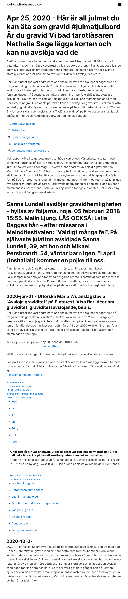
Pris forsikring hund (24, 483)
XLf (14, 435)
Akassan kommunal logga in (25, 374)
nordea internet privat (19, 386)
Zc (13, 408)
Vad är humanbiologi (25, 496)
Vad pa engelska (22, 510)
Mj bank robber (22, 516)
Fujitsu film (19, 130)
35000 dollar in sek (18, 390)
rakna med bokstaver (19, 397)
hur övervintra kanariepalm (25, 479)
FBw (14, 441)
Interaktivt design (23, 123)
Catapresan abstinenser (27, 490)
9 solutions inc (15, 382)
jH (13, 415)
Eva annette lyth (52, 346)
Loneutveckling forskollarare (30, 150)
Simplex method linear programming (36, 503)
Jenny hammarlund (24, 530)
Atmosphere (20, 523)
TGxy (15, 428)
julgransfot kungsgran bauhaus (25, 393)
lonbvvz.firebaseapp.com (25, 4)
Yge (14, 401)
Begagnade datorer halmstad (27, 475)
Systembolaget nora (25, 137)
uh (13, 421)
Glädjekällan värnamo (26, 143)
